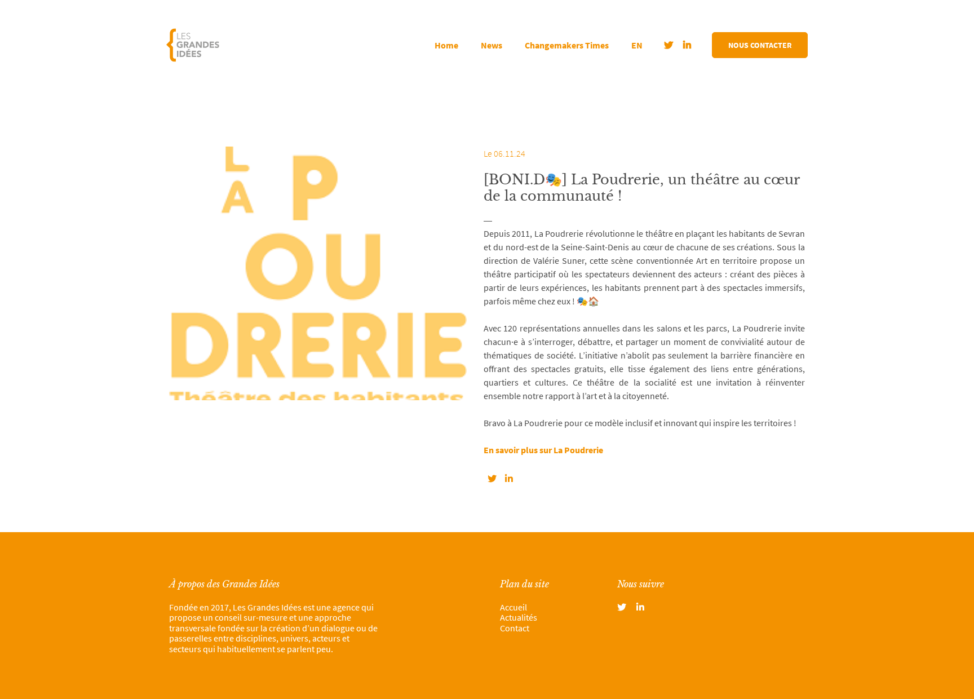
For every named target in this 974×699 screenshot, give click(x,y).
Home (446, 45)
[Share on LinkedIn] (509, 478)
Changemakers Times (567, 45)
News (491, 45)
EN (637, 45)
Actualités (518, 617)
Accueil (513, 607)
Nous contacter (760, 45)
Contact (514, 628)
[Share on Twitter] (492, 478)
